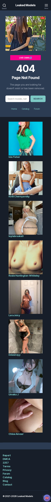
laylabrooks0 (16, 236)
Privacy (7, 470)
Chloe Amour (16, 434)
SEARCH (38, 98)
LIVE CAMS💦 (25, 58)
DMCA (6, 459)
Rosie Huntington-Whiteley (24, 275)
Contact (7, 484)
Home (14, 108)
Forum (37, 108)
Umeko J (14, 394)
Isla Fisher (14, 157)
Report (7, 455)
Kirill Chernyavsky (19, 196)
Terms (6, 466)
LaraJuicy (14, 315)
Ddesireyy (15, 354)
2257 (6, 462)
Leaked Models (25, 5)
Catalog (25, 108)
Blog (5, 481)
